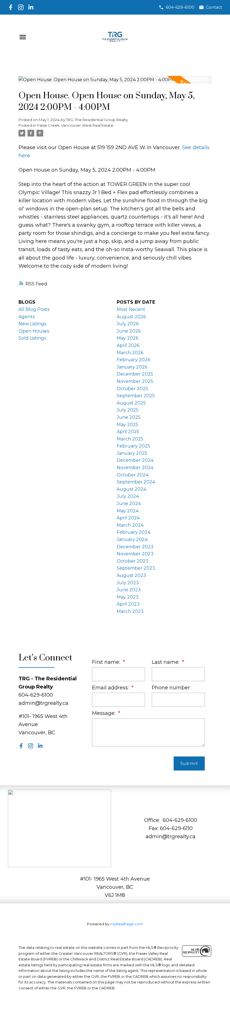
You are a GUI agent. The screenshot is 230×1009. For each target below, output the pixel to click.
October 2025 (132, 388)
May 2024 (128, 510)
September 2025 (136, 395)
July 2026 (128, 323)
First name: (106, 662)
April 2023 (128, 604)
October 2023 (132, 561)
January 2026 (132, 367)
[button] (176, 7)
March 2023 (130, 611)
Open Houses (34, 331)
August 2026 (131, 316)
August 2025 (131, 403)
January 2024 (132, 539)
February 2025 (133, 446)
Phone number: (171, 687)
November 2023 (135, 553)
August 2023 (131, 575)
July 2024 (128, 496)
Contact (214, 7)
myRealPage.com (126, 924)
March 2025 (130, 439)
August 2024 (131, 489)
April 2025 (128, 431)
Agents (26, 316)
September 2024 (136, 482)
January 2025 (132, 453)
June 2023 (129, 589)
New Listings (32, 323)
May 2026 (127, 338)
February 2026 (133, 359)
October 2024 (132, 475)
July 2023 (128, 582)
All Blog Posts (34, 309)
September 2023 (136, 568)
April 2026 (128, 345)
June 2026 (129, 331)
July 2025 (128, 410)
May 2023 (128, 597)
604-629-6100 (180, 7)
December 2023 (135, 546)
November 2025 (135, 381)
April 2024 (128, 518)
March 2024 (130, 525)
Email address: (111, 687)
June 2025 (129, 417)
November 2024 (135, 467)
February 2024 (133, 532)
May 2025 (127, 424)
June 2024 (129, 503)
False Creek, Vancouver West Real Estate (75, 125)
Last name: (166, 662)
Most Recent (131, 309)
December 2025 (135, 374)
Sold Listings (32, 338)
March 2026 (130, 352)
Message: (104, 713)
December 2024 (135, 460)
